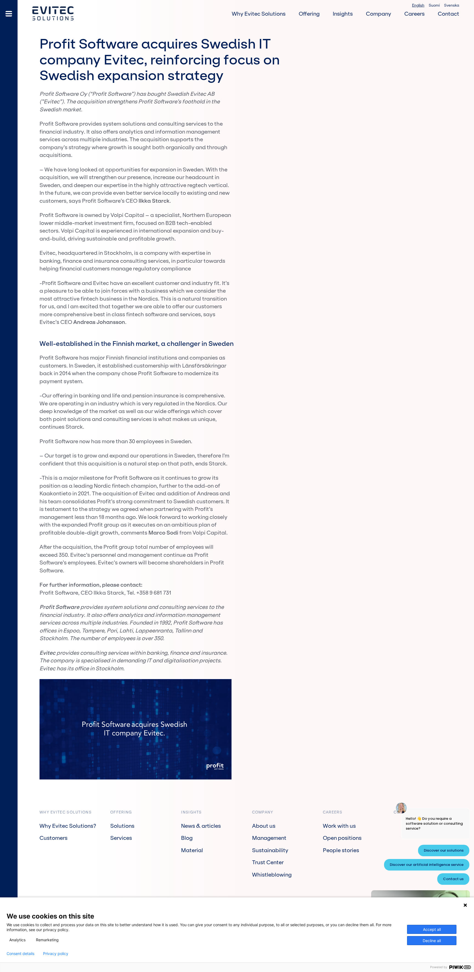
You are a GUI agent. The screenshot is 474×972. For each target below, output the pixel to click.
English (418, 5)
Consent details (20, 953)
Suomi (434, 5)
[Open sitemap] (9, 13)
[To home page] (53, 13)
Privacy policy (55, 953)
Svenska (451, 5)
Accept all (432, 929)
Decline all (432, 940)
